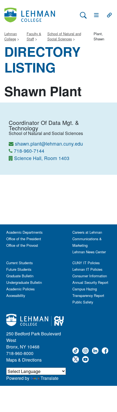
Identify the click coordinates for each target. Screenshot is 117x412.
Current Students (19, 262)
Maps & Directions (24, 360)
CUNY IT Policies (86, 262)
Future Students (18, 269)
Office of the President (23, 238)
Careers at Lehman (87, 232)
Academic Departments (24, 232)
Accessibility (15, 295)
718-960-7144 (29, 150)
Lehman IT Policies (87, 269)
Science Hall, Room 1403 (41, 158)
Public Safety (82, 302)
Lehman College (10, 36)
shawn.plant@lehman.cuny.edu (49, 143)
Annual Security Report (90, 282)
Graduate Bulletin (19, 275)
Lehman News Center (89, 251)
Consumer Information (89, 275)
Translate (50, 378)
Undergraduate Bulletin (24, 282)
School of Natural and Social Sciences (64, 36)
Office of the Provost (22, 245)
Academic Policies (20, 288)
